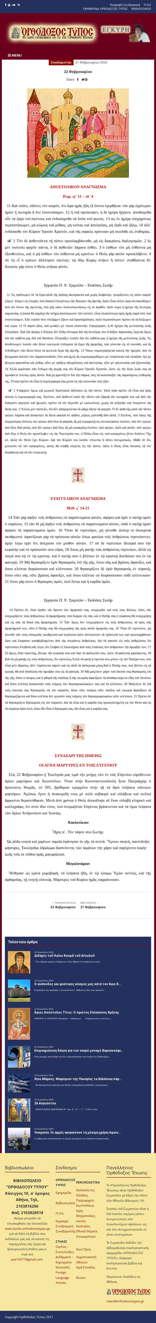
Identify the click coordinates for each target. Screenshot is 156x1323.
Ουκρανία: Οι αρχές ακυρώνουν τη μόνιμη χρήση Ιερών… (77, 1132)
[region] (125, 33)
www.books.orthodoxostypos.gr (27, 1228)
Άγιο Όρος (83, 1249)
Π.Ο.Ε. (60, 1213)
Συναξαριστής (61, 62)
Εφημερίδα (63, 1193)
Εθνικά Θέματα (86, 1231)
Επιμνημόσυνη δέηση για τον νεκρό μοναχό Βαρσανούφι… (78, 1050)
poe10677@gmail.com (27, 1259)
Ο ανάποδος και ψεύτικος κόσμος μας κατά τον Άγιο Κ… (77, 984)
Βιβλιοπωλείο (65, 1203)
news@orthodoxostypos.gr (125, 1301)
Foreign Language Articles (62, 1277)
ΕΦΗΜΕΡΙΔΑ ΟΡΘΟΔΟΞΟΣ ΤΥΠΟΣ (105, 9)
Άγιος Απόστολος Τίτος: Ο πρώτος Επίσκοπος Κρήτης (76, 1012)
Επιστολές (63, 1267)
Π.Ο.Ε (147, 5)
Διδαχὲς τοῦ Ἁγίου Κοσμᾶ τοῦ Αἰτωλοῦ (64, 956)
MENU (16, 55)
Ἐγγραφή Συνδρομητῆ (125, 5)
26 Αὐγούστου (45, 1103)
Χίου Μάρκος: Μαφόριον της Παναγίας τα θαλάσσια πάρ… (78, 1079)
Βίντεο (81, 1278)
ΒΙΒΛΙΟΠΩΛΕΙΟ (141, 9)
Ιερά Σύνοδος (85, 1267)
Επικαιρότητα (85, 1236)
